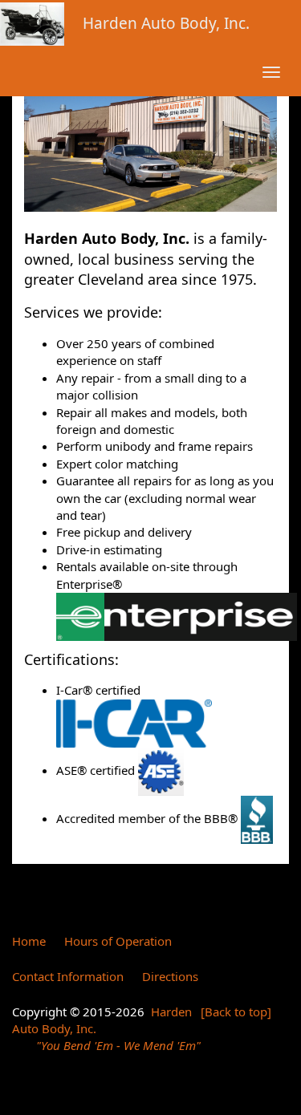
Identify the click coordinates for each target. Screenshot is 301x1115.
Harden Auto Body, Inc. (166, 23)
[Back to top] (236, 1012)
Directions (170, 976)
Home (29, 941)
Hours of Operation (118, 941)
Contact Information (68, 976)
